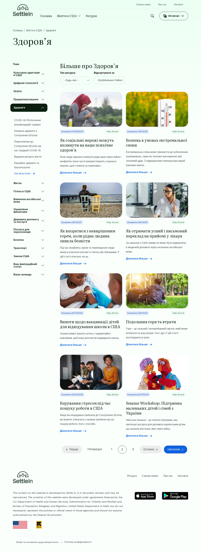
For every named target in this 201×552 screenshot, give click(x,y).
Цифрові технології (26, 83)
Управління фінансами (21, 210)
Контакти (178, 4)
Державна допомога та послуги (26, 221)
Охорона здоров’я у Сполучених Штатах (26, 133)
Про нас (162, 4)
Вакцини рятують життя (27, 156)
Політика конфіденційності (78, 542)
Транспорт (20, 248)
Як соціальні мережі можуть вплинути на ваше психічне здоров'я (87, 145)
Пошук (153, 16)
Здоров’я (19, 107)
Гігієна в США (22, 191)
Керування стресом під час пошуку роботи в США (85, 405)
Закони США (21, 256)
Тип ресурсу (67, 72)
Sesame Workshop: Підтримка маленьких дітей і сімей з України (154, 408)
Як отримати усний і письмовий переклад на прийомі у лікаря (156, 233)
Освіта (18, 91)
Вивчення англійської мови (27, 200)
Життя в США (67, 16)
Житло (18, 183)
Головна (46, 16)
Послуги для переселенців (22, 231)
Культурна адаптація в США (27, 74)
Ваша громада (22, 274)
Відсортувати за (104, 72)
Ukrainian (173, 15)
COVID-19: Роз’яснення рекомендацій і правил (27, 122)
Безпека (19, 240)
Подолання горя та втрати (151, 321)
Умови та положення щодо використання (37, 542)
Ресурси (91, 16)
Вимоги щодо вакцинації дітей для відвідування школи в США (90, 324)
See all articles (22, 173)
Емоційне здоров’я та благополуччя (26, 165)
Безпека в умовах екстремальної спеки (156, 142)
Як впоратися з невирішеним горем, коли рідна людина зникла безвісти (87, 235)
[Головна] (23, 9)
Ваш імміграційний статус (25, 265)
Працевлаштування (26, 99)
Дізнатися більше (71, 172)
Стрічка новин (143, 4)
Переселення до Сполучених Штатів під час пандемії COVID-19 (27, 146)
